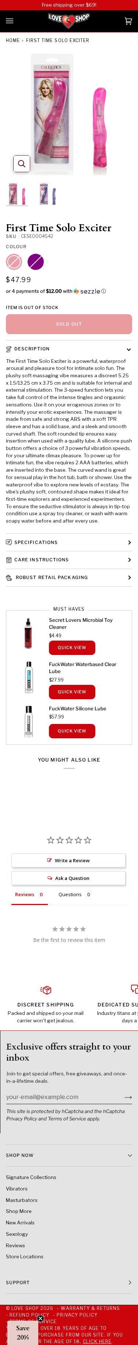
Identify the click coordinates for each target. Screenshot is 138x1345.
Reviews (15, 1245)
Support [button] (18, 1282)
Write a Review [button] (72, 860)
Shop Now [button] (20, 1155)
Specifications (36, 542)
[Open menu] (17, 21)
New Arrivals (20, 1223)
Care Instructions (41, 559)
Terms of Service (67, 1119)
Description (32, 348)
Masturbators (22, 1200)
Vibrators (17, 1189)
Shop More (19, 1211)
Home (13, 40)
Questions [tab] (70, 894)
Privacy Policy (21, 1119)
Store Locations (24, 1256)
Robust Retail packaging (51, 577)
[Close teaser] (40, 1318)
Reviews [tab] (24, 894)
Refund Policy (29, 1315)
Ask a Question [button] (72, 878)
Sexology (17, 1234)
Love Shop (25, 1308)
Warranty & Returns (90, 1308)
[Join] (122, 1097)
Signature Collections (31, 1177)
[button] (69, 291)
